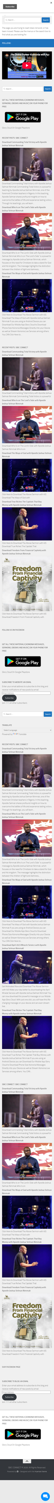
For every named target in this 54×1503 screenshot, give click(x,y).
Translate (22, 734)
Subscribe (9, 698)
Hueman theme (41, 1471)
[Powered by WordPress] (18, 1471)
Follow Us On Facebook (13, 630)
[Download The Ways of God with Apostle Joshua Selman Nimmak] (27, 311)
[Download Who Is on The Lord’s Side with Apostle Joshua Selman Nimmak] (27, 249)
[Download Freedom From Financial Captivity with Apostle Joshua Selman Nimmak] (27, 610)
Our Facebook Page (11, 1367)
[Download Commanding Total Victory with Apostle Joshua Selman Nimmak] (27, 180)
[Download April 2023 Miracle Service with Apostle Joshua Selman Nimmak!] (27, 983)
